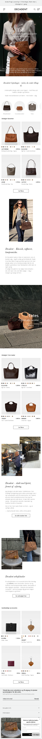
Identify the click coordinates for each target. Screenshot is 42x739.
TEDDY (3, 418)
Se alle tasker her (21, 516)
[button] (4, 9)
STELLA (24, 385)
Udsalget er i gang (21, 4)
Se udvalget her (21, 596)
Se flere (21, 191)
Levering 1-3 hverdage (21, 2)
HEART (23, 640)
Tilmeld (36, 699)
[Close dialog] (40, 719)
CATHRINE (4, 149)
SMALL (23, 673)
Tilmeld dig (31, 734)
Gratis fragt (9, 2)
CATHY (23, 182)
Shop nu (31, 325)
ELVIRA (3, 638)
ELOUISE (24, 149)
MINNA (23, 418)
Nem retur (32, 2)
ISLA (2, 673)
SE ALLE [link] (21, 45)
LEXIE (3, 182)
